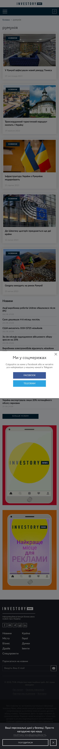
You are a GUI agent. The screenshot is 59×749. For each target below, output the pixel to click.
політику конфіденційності (29, 735)
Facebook (30, 375)
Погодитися (25, 743)
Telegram (29, 383)
